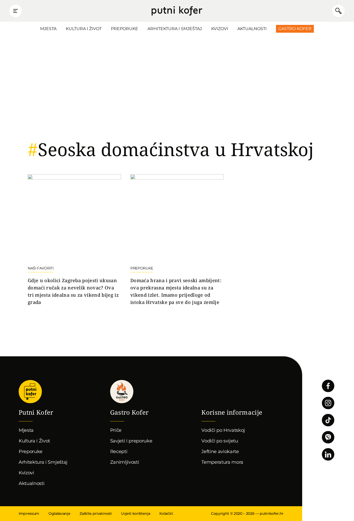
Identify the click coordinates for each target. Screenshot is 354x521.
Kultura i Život (84, 28)
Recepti (119, 451)
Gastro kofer (121, 391)
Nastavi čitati (74, 240)
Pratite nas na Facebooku (328, 386)
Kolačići (166, 513)
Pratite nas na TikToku (328, 420)
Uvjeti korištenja (135, 513)
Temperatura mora (222, 462)
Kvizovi (219, 28)
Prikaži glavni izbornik (15, 11)
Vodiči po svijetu (219, 441)
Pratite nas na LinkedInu (328, 454)
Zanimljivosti (124, 462)
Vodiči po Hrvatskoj (223, 430)
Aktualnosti (252, 28)
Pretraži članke (338, 11)
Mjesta (48, 28)
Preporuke (124, 28)
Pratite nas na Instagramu (328, 403)
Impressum (29, 513)
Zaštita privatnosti (96, 513)
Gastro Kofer (294, 28)
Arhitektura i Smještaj (174, 28)
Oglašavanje (59, 513)
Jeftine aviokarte (220, 451)
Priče (116, 430)
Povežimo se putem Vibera (328, 437)
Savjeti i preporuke (131, 441)
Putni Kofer (177, 11)
